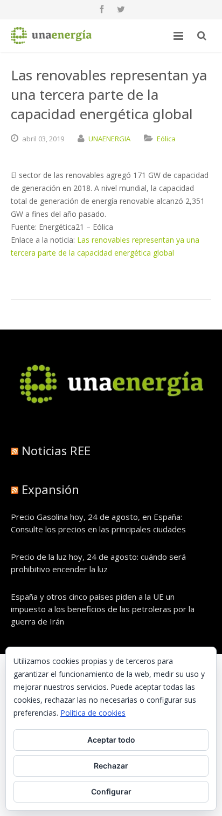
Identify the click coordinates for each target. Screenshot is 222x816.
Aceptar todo (111, 739)
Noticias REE (56, 450)
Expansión (50, 489)
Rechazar (111, 765)
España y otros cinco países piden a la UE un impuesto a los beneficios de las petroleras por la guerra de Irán (103, 609)
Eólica (166, 138)
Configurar (111, 791)
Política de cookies (93, 713)
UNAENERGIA (109, 138)
